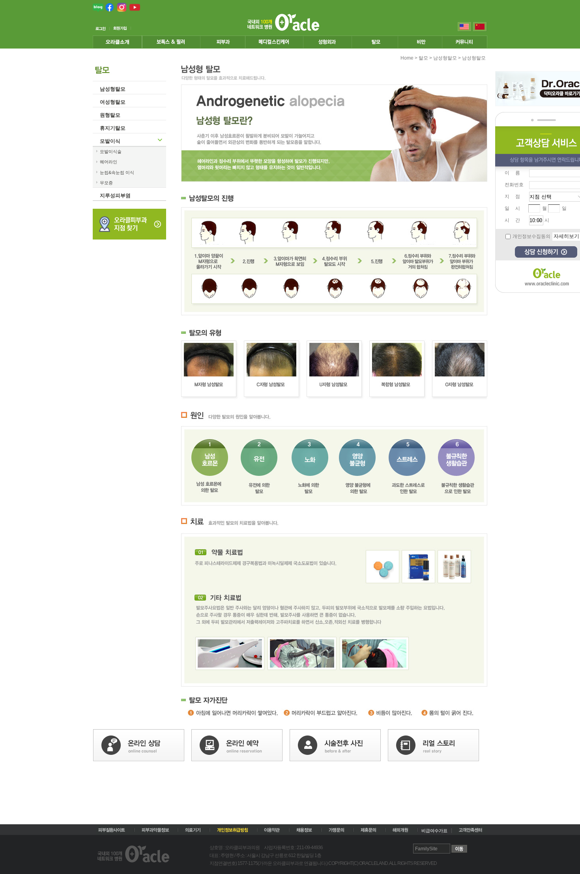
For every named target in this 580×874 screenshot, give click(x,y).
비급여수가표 (434, 830)
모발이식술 (111, 151)
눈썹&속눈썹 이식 (117, 172)
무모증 (106, 182)
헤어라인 (108, 161)
